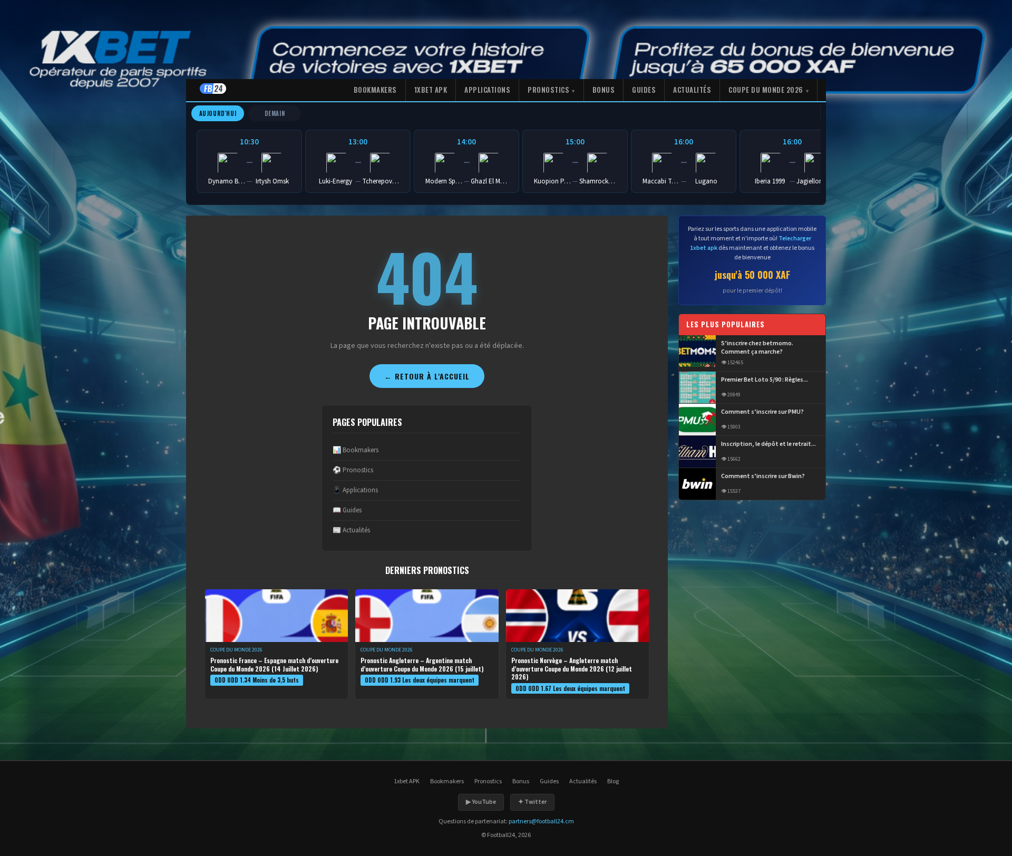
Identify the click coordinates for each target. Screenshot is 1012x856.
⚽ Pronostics (353, 470)
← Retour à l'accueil (427, 376)
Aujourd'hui (218, 113)
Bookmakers (375, 89)
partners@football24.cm (541, 821)
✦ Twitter (532, 801)
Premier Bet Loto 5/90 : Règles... (764, 380)
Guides (644, 89)
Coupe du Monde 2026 (765, 89)
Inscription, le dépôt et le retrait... (768, 444)
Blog (613, 781)
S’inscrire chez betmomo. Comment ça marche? (757, 348)
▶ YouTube (481, 801)
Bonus (603, 89)
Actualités (692, 89)
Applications (487, 89)
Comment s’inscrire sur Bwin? (763, 476)
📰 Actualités (351, 530)
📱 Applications (355, 490)
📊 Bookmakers (355, 450)
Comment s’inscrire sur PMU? (762, 412)
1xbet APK (430, 89)
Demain (275, 113)
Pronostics (548, 89)
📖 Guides (347, 510)
